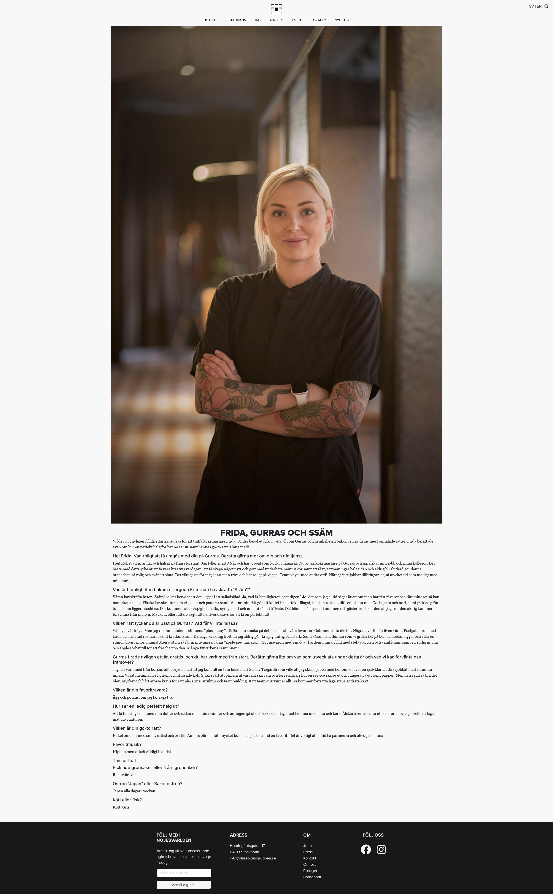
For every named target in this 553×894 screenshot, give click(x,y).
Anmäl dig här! (183, 885)
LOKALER (318, 20)
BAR (258, 20)
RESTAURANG (235, 20)
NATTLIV (277, 20)
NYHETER (342, 20)
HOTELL (209, 20)
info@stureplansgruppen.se (253, 858)
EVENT (297, 20)
